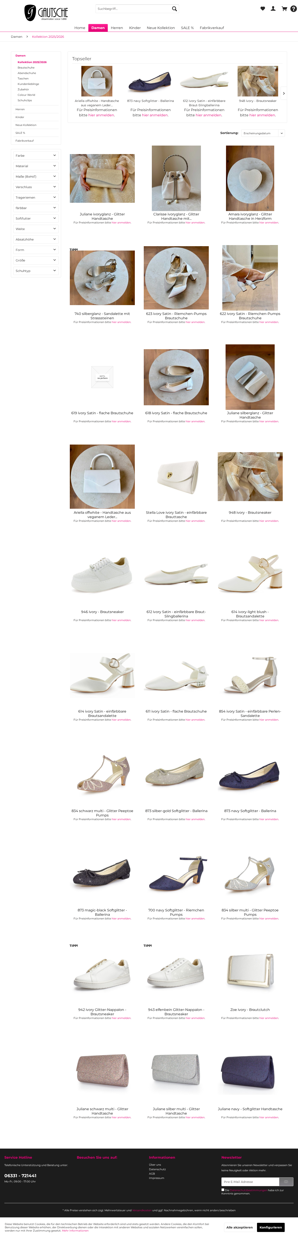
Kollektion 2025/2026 (32, 62)
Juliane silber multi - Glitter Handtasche (176, 1111)
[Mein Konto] (273, 8)
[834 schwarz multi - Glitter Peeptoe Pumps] (102, 775)
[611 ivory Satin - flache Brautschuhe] (176, 675)
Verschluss (24, 187)
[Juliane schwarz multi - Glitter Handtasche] (102, 1073)
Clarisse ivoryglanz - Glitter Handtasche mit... (176, 216)
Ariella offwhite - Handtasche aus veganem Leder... (97, 103)
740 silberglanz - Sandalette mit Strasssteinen (102, 316)
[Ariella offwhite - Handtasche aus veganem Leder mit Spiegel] (97, 81)
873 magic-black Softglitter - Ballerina (102, 912)
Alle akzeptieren (239, 1227)
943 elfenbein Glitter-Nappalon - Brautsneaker (176, 1012)
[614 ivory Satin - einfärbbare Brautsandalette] (102, 675)
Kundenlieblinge (28, 84)
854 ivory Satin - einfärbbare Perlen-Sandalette (250, 713)
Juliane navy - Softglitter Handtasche (250, 1109)
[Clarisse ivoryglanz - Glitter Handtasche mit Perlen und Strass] (176, 178)
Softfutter (23, 218)
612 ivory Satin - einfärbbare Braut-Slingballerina (204, 103)
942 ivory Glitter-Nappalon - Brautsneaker (102, 1012)
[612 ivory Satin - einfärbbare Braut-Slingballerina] (204, 81)
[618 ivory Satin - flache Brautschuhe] (176, 377)
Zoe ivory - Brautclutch (250, 1010)
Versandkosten (142, 1210)
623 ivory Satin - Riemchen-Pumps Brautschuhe (176, 316)
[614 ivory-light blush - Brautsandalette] (250, 576)
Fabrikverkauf (24, 140)
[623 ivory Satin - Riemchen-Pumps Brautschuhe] (176, 278)
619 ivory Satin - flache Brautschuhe (102, 413)
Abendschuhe (27, 73)
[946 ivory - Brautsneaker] (102, 576)
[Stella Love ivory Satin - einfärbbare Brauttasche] (176, 476)
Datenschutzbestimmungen (248, 1190)
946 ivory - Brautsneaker (102, 612)
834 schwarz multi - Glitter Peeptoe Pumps (102, 813)
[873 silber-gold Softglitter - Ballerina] (176, 775)
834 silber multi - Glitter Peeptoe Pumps (250, 912)
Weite (20, 229)
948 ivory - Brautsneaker (258, 101)
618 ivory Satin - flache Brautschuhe (176, 413)
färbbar (21, 208)
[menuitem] (137, 8)
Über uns (155, 1164)
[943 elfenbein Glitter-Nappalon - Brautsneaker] (176, 974)
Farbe (20, 156)
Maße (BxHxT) (26, 177)
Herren (20, 109)
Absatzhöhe (25, 239)
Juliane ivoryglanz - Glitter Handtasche (102, 216)
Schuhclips (25, 100)
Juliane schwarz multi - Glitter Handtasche (102, 1111)
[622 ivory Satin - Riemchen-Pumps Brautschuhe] (250, 278)
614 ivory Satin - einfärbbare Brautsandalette (102, 713)
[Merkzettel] (262, 8)
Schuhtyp (23, 271)
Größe (20, 260)
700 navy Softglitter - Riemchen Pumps (176, 912)
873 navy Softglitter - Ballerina (150, 101)
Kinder (19, 117)
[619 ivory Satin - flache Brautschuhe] (102, 377)
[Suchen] (174, 8)
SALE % (20, 132)
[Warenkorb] (283, 8)
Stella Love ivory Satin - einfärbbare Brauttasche (176, 514)
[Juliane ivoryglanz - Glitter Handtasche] (102, 178)
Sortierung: (229, 133)
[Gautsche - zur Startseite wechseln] (45, 13)
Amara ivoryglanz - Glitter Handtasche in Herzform (250, 216)
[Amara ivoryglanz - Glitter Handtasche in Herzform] (250, 178)
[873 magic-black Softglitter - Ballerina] (102, 874)
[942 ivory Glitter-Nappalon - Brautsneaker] (102, 974)
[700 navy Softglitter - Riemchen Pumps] (176, 874)
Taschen (23, 78)
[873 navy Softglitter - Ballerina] (150, 81)
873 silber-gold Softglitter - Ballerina (176, 811)
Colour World (26, 94)
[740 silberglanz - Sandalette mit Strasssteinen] (102, 278)
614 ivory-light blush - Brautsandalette (250, 614)
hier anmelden (101, 115)
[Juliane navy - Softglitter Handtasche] (250, 1073)
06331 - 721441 (20, 1175)
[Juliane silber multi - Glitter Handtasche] (176, 1073)
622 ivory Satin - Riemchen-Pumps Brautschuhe (250, 316)
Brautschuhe (26, 67)
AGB (152, 1173)
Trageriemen (25, 197)
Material (22, 166)
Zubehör (23, 89)
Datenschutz (157, 1169)
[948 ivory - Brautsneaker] (258, 81)
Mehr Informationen (75, 1230)
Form (20, 250)
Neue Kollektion (25, 125)
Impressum (156, 1178)
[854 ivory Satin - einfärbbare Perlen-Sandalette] (250, 675)
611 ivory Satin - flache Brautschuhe (176, 711)
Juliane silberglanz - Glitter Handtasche (250, 415)
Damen (20, 55)
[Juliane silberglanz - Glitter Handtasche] (250, 377)
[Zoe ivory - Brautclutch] (250, 974)
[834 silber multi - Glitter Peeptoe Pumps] (250, 874)
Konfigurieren (271, 1227)
